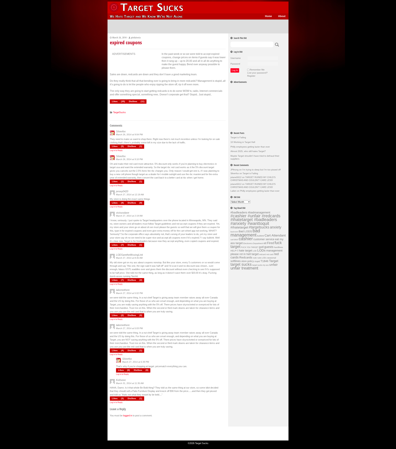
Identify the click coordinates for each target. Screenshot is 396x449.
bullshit (260, 235)
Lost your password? (257, 73)
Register (251, 76)
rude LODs (262, 258)
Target (273, 261)
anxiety (275, 227)
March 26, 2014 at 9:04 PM (129, 134)
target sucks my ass (260, 265)
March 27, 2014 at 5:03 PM (129, 328)
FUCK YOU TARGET (249, 247)
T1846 (264, 261)
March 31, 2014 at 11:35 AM (130, 383)
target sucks (241, 264)
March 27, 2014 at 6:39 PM (135, 362)
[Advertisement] (198, 26)
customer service (263, 239)
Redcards (245, 257)
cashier (246, 238)
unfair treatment (244, 268)
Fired (270, 243)
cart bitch (234, 240)
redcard (262, 254)
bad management (245, 232)
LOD (255, 251)
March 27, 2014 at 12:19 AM (130, 194)
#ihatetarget (239, 227)
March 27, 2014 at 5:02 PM (129, 293)
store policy (247, 261)
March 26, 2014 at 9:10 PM (129, 159)
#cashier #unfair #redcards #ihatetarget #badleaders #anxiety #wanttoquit (255, 219)
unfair (273, 265)
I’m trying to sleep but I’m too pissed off (261, 169)
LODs (261, 250)
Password (235, 64)
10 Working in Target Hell (242, 142)
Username (235, 58)
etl (265, 243)
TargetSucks (119, 112)
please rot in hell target (244, 254)
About (281, 16)
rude (255, 258)
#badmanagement (259, 212)
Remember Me (257, 69)
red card (269, 254)
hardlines (278, 247)
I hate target (244, 250)
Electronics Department (253, 243)
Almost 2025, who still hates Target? (248, 151)
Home (268, 16)
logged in (127, 415)
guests (268, 247)
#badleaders (238, 212)
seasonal (271, 257)
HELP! (233, 250)
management (274, 250)
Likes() (118, 101)
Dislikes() (136, 101)
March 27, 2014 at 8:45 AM (129, 258)
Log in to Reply (116, 150)
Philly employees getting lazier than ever (250, 146)
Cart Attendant (275, 235)
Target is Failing (238, 137)
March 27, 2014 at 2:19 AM (129, 216)
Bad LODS (245, 231)
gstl (261, 247)
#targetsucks (259, 227)
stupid (257, 261)
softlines (235, 261)
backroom (234, 232)
